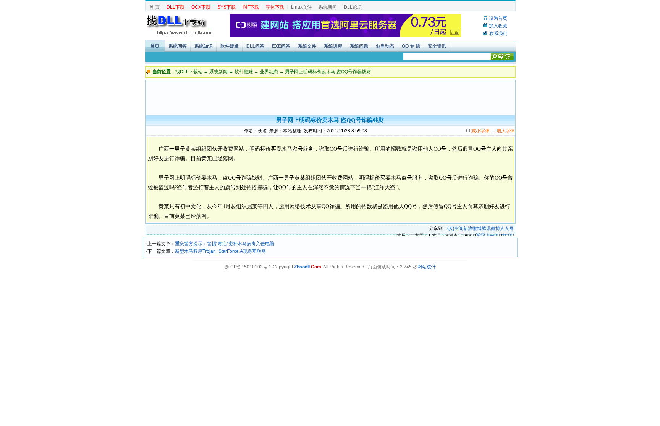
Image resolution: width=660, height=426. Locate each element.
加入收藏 (498, 26)
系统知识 (203, 46)
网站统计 (426, 267)
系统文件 (307, 46)
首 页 (154, 7)
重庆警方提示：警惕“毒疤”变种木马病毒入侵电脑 (224, 243)
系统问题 (359, 46)
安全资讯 (437, 46)
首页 (154, 46)
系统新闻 (328, 7)
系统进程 (333, 46)
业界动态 (385, 46)
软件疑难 (229, 46)
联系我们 (498, 33)
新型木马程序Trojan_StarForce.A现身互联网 (220, 251)
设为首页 (498, 18)
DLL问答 (255, 46)
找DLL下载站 (188, 71)
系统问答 (177, 46)
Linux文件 (301, 7)
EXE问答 (281, 46)
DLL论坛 (353, 7)
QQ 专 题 (411, 46)
